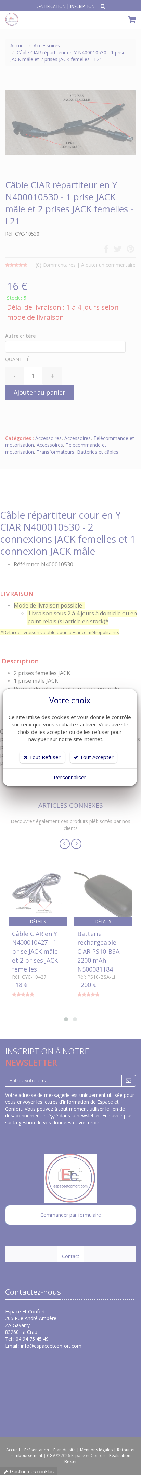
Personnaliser (70, 777)
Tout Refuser (44, 756)
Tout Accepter (96, 756)
